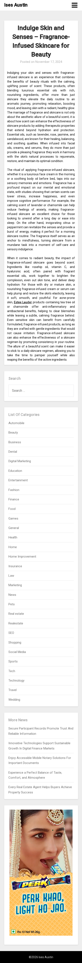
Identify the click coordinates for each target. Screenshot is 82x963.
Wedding (14, 700)
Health (12, 537)
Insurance (15, 566)
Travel (12, 690)
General (13, 528)
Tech (11, 671)
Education (15, 471)
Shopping (14, 642)
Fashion (13, 490)
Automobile (16, 423)
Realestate (15, 623)
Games (13, 518)
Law (11, 576)
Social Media (17, 652)
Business (14, 442)
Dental (12, 452)
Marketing (15, 585)
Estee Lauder (23, 302)
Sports (13, 661)
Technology (16, 680)
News (12, 595)
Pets (11, 604)
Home (12, 547)
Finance (13, 499)
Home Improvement (22, 556)
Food (12, 509)
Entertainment (18, 480)
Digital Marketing (19, 461)
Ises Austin (16, 5)
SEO (11, 633)
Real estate (16, 614)
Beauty (13, 432)
